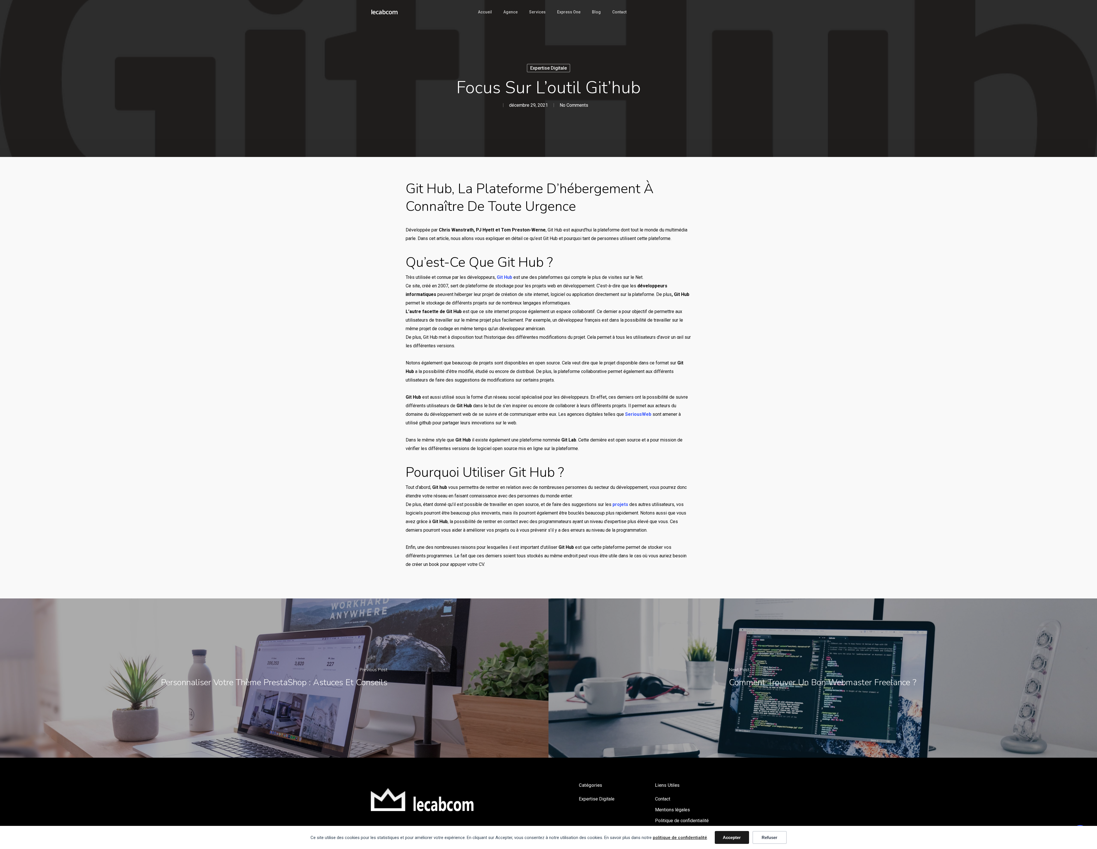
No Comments (574, 105)
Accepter (732, 837)
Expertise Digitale (548, 68)
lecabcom (384, 12)
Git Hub (504, 277)
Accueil (485, 12)
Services (537, 12)
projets (620, 504)
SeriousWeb (638, 414)
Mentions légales (672, 809)
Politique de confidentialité (682, 820)
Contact (619, 12)
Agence (510, 12)
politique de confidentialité (680, 837)
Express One (568, 12)
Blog (596, 12)
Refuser (769, 837)
